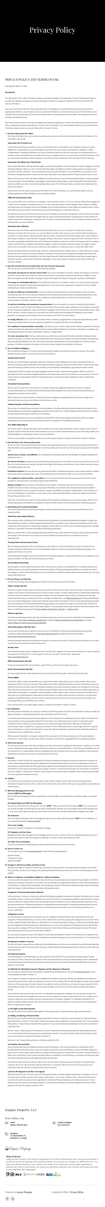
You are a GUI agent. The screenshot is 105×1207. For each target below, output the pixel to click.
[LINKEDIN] (13, 1199)
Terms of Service (13, 1156)
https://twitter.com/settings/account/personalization (27, 623)
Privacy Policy (76, 1192)
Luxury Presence (24, 1192)
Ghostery (62, 609)
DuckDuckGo (53, 609)
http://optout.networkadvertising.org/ (21, 637)
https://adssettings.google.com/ (34, 620)
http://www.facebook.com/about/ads (69, 620)
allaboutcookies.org (74, 598)
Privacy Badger (42, 609)
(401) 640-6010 (64, 1125)
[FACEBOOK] (7, 1199)
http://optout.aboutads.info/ (47, 634)
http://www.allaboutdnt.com (18, 657)
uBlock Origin (73, 609)
